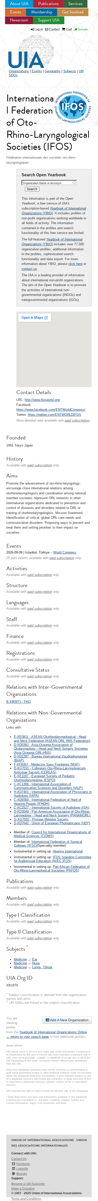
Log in (38, 29)
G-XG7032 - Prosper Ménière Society (41, 819)
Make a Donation (23, 1188)
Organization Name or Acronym (42, 183)
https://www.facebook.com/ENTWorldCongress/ (50, 409)
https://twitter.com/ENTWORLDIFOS (54, 415)
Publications (48, 4)
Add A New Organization (68, 1020)
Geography (53, 71)
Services (75, 4)
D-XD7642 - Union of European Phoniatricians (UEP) (52, 823)
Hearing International (68, 851)
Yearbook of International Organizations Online (53, 1032)
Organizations (19, 71)
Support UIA (48, 20)
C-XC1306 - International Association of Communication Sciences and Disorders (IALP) (48, 786)
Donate (82, 29)
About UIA (19, 4)
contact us (29, 269)
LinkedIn (22, 1169)
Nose (36, 963)
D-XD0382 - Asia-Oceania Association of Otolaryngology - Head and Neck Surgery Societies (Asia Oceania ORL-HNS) (51, 748)
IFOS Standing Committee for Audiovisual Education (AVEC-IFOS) (52, 859)
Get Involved (72, 12)
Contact (54, 29)
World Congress (64, 552)
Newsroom (19, 20)
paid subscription (77, 420)
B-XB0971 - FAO (18, 702)
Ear (34, 959)
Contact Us (18, 1159)
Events (15, 12)
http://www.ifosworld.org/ (42, 400)
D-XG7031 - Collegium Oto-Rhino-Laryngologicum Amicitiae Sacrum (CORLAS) (50, 770)
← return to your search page (27, 1037)
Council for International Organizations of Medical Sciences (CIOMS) (52, 834)
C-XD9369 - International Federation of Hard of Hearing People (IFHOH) (47, 802)
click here (75, 264)
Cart (68, 29)
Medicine (20, 959)
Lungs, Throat (42, 967)
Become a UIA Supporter (28, 1184)
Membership (41, 12)
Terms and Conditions (26, 1198)
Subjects (69, 71)
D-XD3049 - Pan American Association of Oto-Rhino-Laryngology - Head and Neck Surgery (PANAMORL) (52, 813)
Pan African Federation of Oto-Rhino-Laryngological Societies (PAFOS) (52, 869)
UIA (25, 49)
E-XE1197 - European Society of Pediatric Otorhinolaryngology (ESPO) (44, 778)
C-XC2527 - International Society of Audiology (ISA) (51, 807)
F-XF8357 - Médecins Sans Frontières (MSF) (46, 764)
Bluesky (21, 1174)
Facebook (23, 1164)
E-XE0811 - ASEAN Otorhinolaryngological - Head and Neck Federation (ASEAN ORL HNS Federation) (52, 739)
